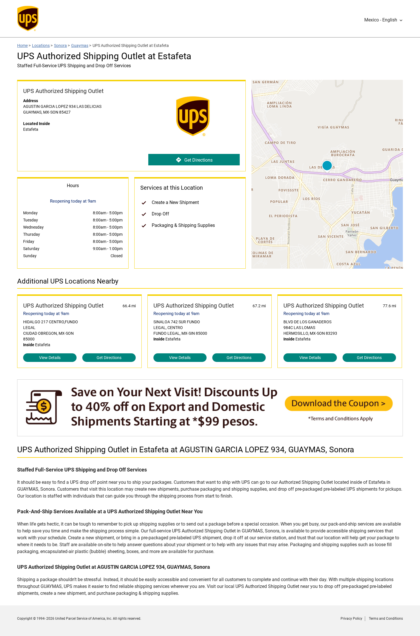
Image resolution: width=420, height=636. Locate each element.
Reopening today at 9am (46, 313)
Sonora (60, 45)
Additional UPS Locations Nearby (67, 281)
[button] (383, 20)
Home (22, 45)
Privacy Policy (351, 619)
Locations (41, 45)
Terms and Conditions (386, 619)
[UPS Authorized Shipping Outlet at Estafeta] (210, 433)
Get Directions (198, 160)
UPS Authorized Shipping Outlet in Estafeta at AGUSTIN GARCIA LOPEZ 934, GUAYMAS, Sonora (185, 449)
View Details (50, 357)
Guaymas (79, 45)
